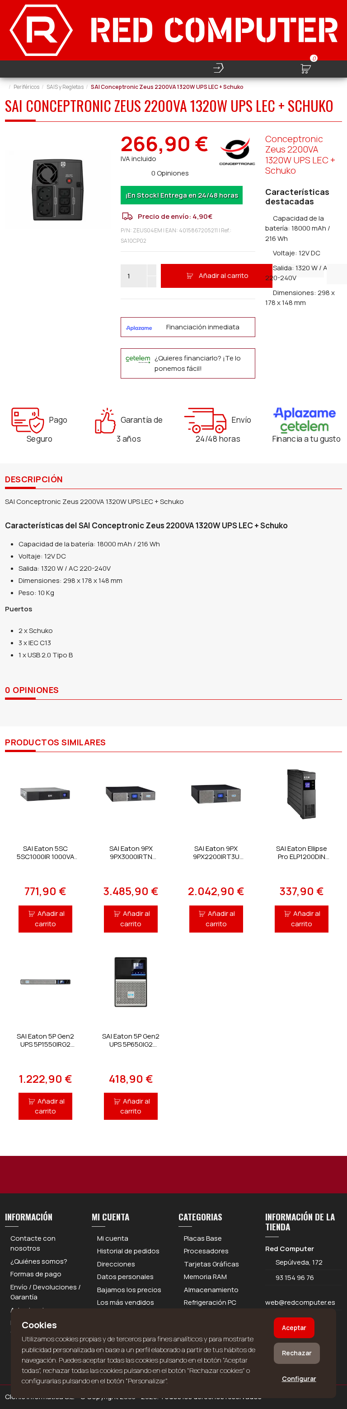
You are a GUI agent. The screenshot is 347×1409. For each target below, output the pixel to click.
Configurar (299, 1378)
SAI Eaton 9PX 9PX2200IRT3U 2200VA (216, 856)
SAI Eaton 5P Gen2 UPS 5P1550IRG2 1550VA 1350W (45, 1044)
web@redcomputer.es (300, 1302)
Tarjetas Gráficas (211, 1264)
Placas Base (203, 1238)
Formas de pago (35, 1274)
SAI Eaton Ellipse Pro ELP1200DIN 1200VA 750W (301, 856)
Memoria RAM (205, 1276)
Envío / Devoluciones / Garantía (45, 1292)
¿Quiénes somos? (38, 1261)
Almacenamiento (211, 1289)
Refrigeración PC (210, 1302)
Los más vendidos (125, 1302)
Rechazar (297, 1353)
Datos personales (125, 1276)
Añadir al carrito (224, 275)
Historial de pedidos (128, 1251)
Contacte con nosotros (33, 1243)
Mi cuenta (112, 1238)
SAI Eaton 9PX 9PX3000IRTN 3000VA (131, 856)
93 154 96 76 (295, 1277)
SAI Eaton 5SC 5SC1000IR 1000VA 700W (46, 856)
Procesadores (206, 1251)
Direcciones (116, 1264)
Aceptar (294, 1327)
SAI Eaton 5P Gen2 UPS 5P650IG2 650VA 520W (130, 1044)
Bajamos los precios (129, 1289)
